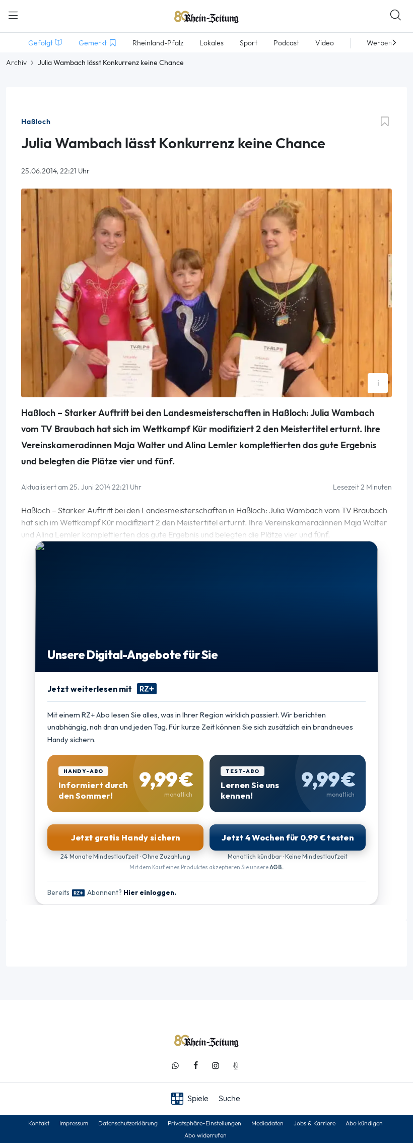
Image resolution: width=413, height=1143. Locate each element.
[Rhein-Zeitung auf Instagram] (216, 1065)
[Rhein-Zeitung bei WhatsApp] (175, 1065)
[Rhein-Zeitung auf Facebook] (195, 1065)
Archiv (16, 62)
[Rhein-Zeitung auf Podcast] (236, 1065)
